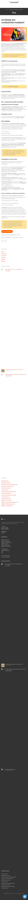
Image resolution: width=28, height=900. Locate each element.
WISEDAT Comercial (5, 539)
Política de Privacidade (5, 555)
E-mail (15, 896)
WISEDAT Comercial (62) (6, 500)
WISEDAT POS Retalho (5, 541)
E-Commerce (4, 255)
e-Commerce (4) (4, 489)
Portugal (6, 9)
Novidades (3, 257)
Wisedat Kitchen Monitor (10, 769)
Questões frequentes (5, 550)
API (2, 553)
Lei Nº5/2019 (6, 234)
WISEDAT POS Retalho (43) (7, 505)
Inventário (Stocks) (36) (6, 493)
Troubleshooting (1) (5, 496)
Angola (2, 251)
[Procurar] (15, 6)
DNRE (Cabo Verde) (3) (6, 488)
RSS (18, 896)
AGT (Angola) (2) (4, 480)
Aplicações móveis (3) (5, 482)
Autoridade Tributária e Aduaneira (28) (9, 484)
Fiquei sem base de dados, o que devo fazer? (14, 369)
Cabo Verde (3, 253)
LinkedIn (12, 896)
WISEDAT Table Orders (5, 545)
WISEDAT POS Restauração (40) (8, 504)
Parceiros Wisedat (4, 527)
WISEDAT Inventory (4, 543)
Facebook (2, 241)
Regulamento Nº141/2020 (15, 234)
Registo (2, 532)
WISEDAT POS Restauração (6, 542)
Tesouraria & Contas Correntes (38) (8, 495)
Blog (2, 551)
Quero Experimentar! (7, 231)
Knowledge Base (4, 549)
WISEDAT (3, 261)
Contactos (3, 526)
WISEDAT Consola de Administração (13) (9, 502)
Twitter (5, 241)
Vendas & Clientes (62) (6, 498)
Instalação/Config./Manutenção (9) (8, 491)
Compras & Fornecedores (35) (7, 486)
